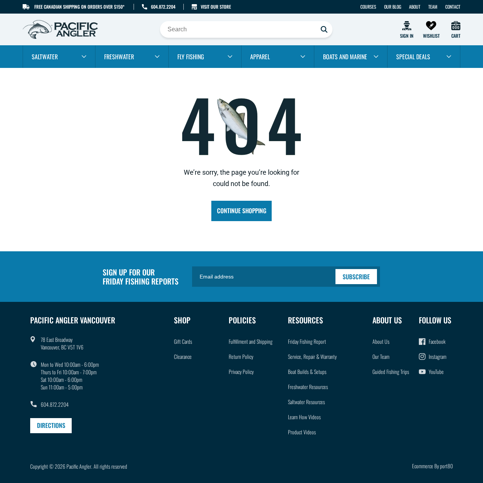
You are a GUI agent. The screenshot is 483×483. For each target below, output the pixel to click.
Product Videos (302, 432)
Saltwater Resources (306, 402)
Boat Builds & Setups (307, 371)
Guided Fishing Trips (390, 371)
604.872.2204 (163, 6)
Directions (51, 425)
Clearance (183, 356)
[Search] (324, 29)
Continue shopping (241, 210)
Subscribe (356, 276)
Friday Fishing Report (307, 341)
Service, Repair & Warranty (312, 356)
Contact (452, 6)
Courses (368, 6)
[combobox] (246, 29)
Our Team (380, 356)
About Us (380, 341)
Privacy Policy (241, 371)
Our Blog (392, 6)
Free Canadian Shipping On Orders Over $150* (79, 6)
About (414, 6)
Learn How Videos (304, 417)
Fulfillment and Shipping (250, 341)
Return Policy (241, 356)
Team (432, 6)
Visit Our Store (216, 6)
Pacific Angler (78, 466)
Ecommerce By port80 (432, 466)
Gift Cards (183, 341)
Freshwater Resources (308, 387)
